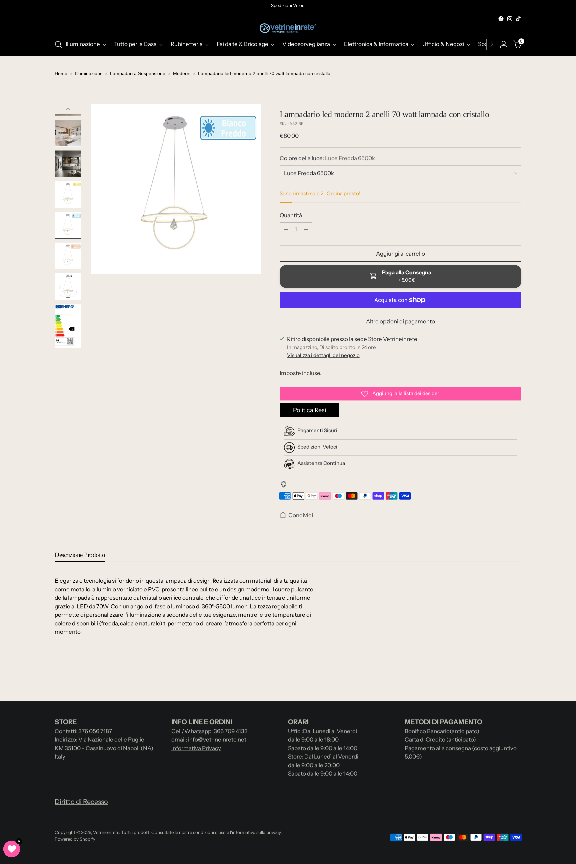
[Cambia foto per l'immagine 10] (68, 286)
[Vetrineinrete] (288, 28)
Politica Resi (309, 410)
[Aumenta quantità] (306, 229)
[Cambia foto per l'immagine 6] (68, 164)
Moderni (181, 73)
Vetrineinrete (106, 832)
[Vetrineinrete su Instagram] (510, 19)
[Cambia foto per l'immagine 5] (68, 133)
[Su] (68, 109)
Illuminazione (89, 73)
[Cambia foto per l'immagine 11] (68, 326)
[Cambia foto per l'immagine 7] (68, 194)
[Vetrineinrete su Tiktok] (518, 19)
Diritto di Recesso (81, 802)
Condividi (300, 515)
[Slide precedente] (500, 678)
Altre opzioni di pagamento (400, 321)
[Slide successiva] (515, 678)
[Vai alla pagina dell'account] (503, 44)
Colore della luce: (327, 158)
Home (61, 73)
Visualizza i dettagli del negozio (323, 355)
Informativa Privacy (196, 748)
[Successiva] (492, 44)
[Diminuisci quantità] (286, 229)
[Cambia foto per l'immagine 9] (68, 256)
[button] (11, 849)
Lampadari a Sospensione (137, 73)
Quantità (291, 215)
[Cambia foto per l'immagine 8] (68, 225)
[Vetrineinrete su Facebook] (501, 19)
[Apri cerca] (58, 44)
